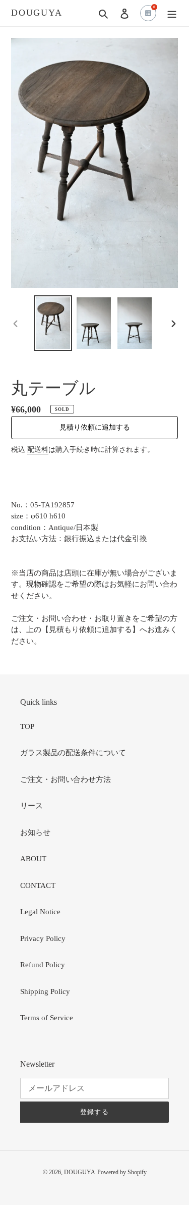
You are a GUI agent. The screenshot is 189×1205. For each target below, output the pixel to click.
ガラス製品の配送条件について (73, 753)
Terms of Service (46, 1018)
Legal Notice (40, 912)
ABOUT (33, 859)
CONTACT (37, 885)
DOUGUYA (36, 13)
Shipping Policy (45, 991)
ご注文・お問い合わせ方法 (65, 779)
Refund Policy (42, 965)
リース (31, 806)
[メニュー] (171, 13)
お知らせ (35, 832)
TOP (27, 726)
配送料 (37, 449)
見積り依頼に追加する (94, 427)
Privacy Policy (43, 938)
